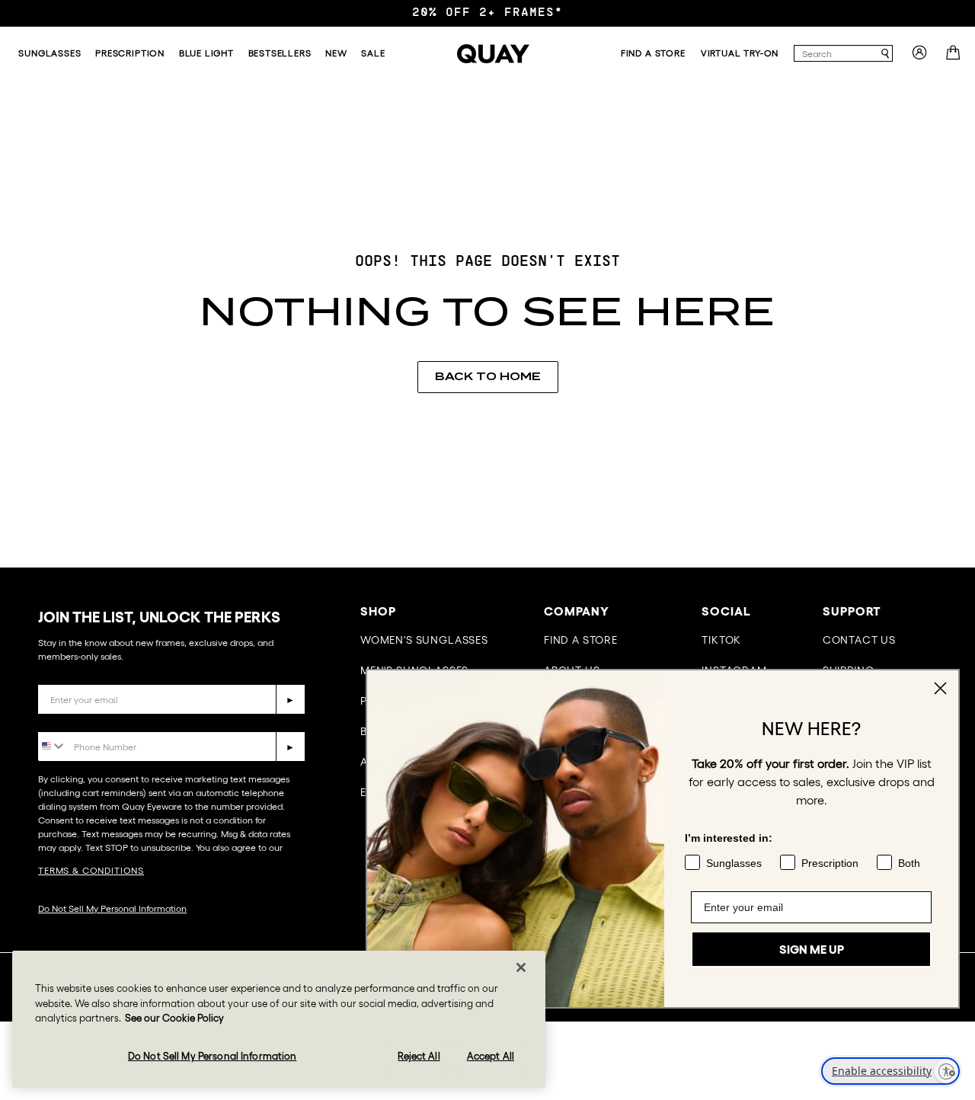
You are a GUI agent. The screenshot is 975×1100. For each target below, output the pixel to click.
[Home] (493, 53)
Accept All (490, 1056)
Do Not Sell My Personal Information (112, 908)
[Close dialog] (940, 688)
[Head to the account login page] (919, 57)
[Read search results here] (885, 53)
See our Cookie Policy (174, 1018)
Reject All (419, 1056)
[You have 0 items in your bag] (955, 57)
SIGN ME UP (811, 949)
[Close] (521, 967)
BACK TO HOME (488, 376)
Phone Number (82, 720)
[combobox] (836, 53)
